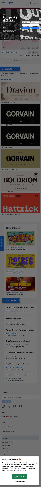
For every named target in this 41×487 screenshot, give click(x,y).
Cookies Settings (19, 481)
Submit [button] (30, 28)
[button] (39, 11)
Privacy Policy (22, 470)
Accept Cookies (19, 476)
